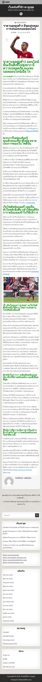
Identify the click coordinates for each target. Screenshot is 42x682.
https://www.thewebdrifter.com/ (15, 560)
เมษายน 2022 (7, 594)
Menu (7, 2)
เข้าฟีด (5, 659)
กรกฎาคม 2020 (8, 621)
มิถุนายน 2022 (8, 586)
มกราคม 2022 (8, 605)
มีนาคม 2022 (7, 598)
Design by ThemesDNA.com (21, 680)
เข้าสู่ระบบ (6, 655)
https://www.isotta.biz (11, 555)
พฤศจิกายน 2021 (8, 613)
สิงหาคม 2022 (8, 579)
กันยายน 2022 (8, 575)
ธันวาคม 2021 (8, 609)
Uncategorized (21, 22)
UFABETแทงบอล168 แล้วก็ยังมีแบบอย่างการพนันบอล (21, 527)
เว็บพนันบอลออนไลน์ (10, 644)
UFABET (6, 632)
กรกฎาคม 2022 (8, 582)
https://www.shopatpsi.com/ (13, 562)
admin (14, 32)
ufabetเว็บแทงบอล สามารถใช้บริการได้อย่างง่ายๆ (19, 537)
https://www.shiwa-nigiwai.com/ (14, 557)
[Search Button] (21, 13)
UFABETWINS (8, 636)
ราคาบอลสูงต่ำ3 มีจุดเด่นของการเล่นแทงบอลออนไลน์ (21, 27)
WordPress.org (9, 667)
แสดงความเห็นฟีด (9, 663)
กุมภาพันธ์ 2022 (8, 602)
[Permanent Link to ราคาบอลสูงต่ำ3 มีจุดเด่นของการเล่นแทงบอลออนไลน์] (21, 46)
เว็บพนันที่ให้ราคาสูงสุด (21, 7)
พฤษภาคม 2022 (8, 590)
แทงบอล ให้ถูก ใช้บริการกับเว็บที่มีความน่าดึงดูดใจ (19, 541)
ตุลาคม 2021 (7, 617)
